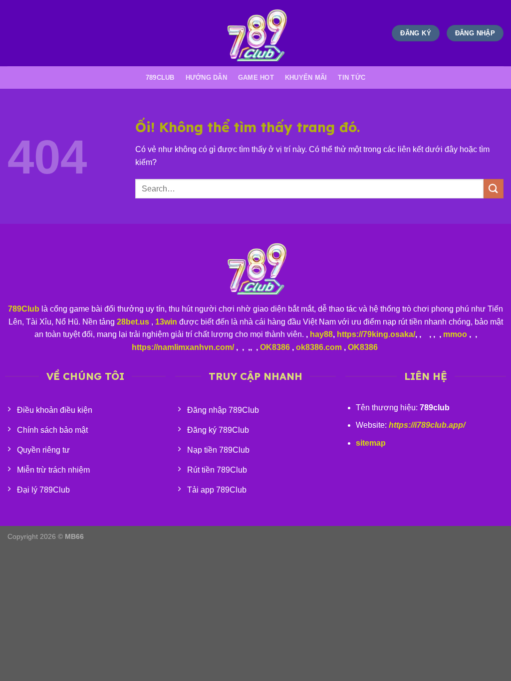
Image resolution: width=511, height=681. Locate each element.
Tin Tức (351, 77)
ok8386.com (319, 347)
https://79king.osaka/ (376, 334)
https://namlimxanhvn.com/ (183, 347)
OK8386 (275, 347)
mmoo (455, 334)
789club (160, 77)
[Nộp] (494, 188)
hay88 (321, 334)
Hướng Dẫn (206, 77)
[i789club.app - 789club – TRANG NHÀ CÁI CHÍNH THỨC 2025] (255, 33)
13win (166, 322)
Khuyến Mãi (306, 77)
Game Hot (256, 77)
